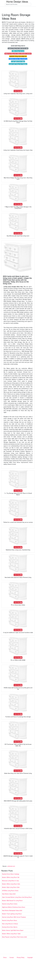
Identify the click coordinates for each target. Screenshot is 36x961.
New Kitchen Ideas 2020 (9, 894)
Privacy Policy (20, 957)
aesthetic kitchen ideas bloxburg (18, 59)
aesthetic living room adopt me (18, 56)
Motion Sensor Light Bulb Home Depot (12, 930)
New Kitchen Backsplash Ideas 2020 (12, 910)
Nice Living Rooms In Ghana (10, 924)
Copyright (30, 957)
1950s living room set (18, 51)
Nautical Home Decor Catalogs (10, 874)
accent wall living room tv (18, 46)
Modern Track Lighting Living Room (12, 914)
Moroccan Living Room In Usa (10, 880)
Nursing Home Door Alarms (9, 927)
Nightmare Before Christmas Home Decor (13, 907)
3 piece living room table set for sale (18, 48)
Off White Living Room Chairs (10, 890)
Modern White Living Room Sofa (11, 884)
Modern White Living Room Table (11, 933)
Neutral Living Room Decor (9, 920)
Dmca (5, 957)
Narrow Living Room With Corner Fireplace (14, 917)
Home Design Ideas (17, 1)
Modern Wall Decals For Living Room (12, 900)
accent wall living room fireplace (18, 64)
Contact (12, 957)
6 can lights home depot (18, 61)
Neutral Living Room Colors (9, 904)
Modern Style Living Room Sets (10, 887)
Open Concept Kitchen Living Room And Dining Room (17, 897)
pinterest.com (11, 866)
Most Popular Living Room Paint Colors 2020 (14, 937)
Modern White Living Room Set (10, 877)
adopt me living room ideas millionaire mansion (18, 53)
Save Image (17, 91)
